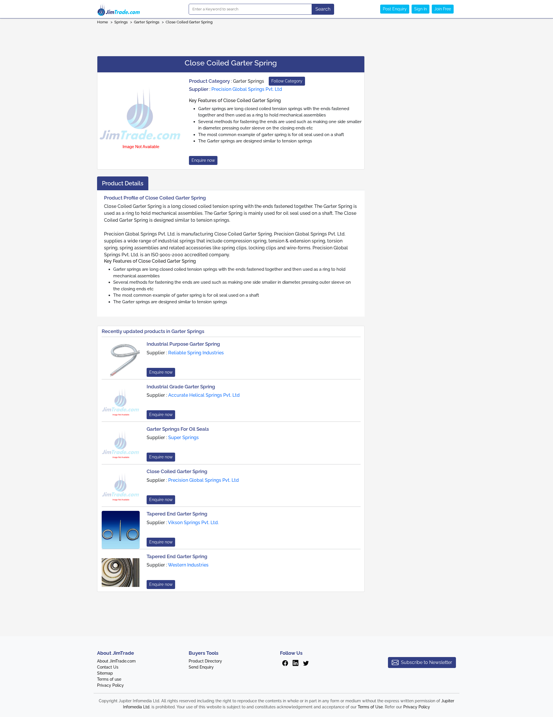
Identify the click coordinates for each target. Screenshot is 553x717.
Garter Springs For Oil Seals (178, 429)
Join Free (442, 9)
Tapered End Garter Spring (177, 514)
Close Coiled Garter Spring (189, 22)
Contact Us (107, 667)
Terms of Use (370, 707)
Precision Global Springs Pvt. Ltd (246, 89)
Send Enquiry (201, 667)
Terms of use (109, 679)
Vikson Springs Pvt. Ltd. (193, 522)
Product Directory (205, 661)
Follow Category (286, 81)
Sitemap (105, 673)
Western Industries (188, 565)
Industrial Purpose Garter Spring (183, 344)
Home (102, 22)
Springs (121, 22)
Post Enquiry (395, 9)
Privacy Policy (110, 685)
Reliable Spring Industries (196, 352)
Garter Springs (146, 22)
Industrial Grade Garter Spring (181, 386)
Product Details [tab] (122, 183)
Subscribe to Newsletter (426, 662)
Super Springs (183, 437)
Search (322, 9)
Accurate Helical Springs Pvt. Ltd (204, 395)
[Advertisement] (276, 38)
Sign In (420, 9)
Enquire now (203, 160)
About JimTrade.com (116, 661)
